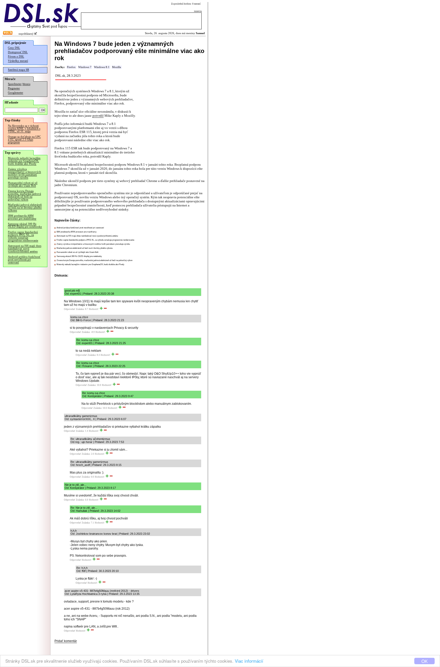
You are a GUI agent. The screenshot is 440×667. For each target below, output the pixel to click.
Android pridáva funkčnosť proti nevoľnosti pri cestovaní (24, 259)
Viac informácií (249, 661)
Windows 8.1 (101, 67)
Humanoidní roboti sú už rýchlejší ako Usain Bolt (22, 184)
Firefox (71, 67)
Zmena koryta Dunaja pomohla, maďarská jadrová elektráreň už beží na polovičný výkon (24, 195)
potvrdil (98, 115)
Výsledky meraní (18, 60)
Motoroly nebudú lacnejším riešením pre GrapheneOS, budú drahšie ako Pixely (24, 161)
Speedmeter (15, 84)
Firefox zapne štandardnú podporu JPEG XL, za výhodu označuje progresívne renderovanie (23, 236)
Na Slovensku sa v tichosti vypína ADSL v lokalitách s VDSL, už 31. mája (24, 128)
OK (424, 661)
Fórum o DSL (16, 56)
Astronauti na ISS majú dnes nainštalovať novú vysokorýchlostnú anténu (24, 248)
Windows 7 (84, 67)
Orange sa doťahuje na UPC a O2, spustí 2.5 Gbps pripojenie (24, 139)
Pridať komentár (65, 641)
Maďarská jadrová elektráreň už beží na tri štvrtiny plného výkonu (25, 207)
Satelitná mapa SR (18, 69)
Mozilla (116, 67)
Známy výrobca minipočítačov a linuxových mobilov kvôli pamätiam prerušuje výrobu (24, 173)
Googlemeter (15, 92)
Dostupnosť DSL (18, 52)
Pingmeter (14, 88)
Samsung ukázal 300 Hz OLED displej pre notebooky (25, 225)
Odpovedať (69, 309)
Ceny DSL (14, 47)
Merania (26, 84)
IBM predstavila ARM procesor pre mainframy (22, 217)
